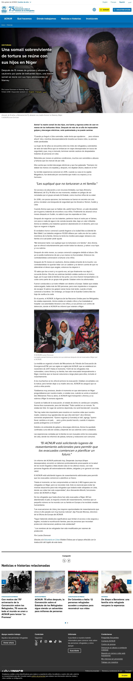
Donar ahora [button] (8, 642)
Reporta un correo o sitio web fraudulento (113, 654)
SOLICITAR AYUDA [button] (123, 10)
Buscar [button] (87, 9)
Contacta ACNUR (108, 641)
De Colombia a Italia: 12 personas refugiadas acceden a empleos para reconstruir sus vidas (80, 604)
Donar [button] (106, 10)
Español (122, 2)
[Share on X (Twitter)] (64, 561)
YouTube (50, 641)
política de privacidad (38, 676)
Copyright (128, 671)
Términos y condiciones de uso (112, 671)
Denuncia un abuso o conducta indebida (114, 648)
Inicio (3, 25)
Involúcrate (92, 18)
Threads (36, 644)
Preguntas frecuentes (110, 637)
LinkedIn (60, 641)
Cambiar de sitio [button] (23, 2)
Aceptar (125, 675)
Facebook (41, 641)
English (105, 2)
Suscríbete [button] (74, 650)
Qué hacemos (24, 18)
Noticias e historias (71, 18)
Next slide (129, 582)
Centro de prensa (108, 644)
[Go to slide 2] (68, 623)
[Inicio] (16, 9)
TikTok (55, 641)
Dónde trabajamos (46, 18)
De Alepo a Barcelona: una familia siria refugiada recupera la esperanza (115, 602)
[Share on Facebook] (69, 561)
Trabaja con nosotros (109, 662)
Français (113, 2)
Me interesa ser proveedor (112, 659)
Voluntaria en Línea (52, 539)
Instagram (45, 641)
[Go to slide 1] (66, 623)
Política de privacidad (92, 671)
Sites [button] (94, 9)
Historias (10, 25)
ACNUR (8, 18)
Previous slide (4, 582)
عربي (129, 2)
